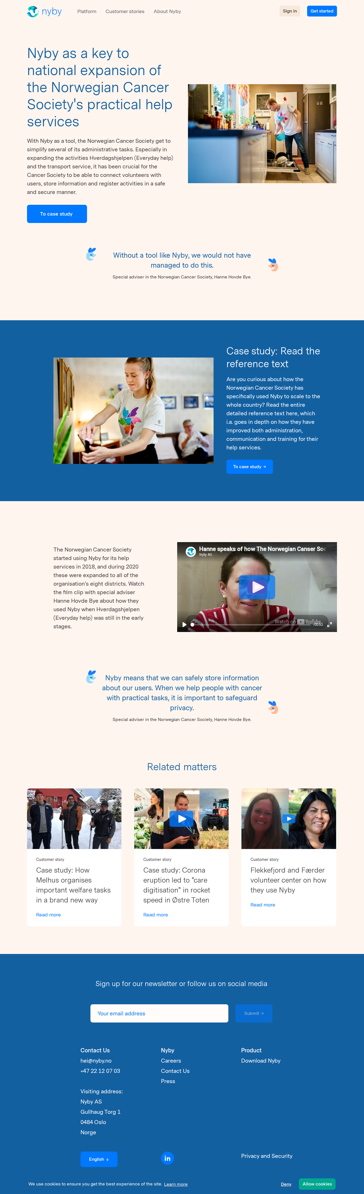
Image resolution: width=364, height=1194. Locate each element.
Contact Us (175, 1070)
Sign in (290, 11)
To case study (57, 214)
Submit (254, 1013)
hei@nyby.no (95, 1060)
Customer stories (125, 11)
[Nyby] (44, 11)
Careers (171, 1060)
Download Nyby (260, 1060)
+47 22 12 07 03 (100, 1070)
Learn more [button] (176, 1184)
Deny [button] (286, 1184)
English (99, 1159)
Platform (86, 11)
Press (168, 1081)
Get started (322, 11)
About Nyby (167, 11)
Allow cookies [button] (317, 1184)
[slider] (251, 624)
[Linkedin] (167, 1158)
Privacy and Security (266, 1155)
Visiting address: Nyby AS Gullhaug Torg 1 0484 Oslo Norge (101, 1112)
